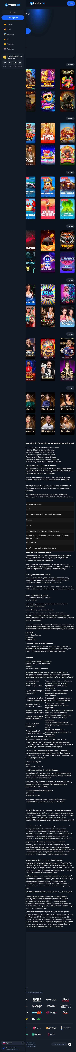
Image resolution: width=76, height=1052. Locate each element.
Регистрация (13, 18)
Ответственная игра (10, 971)
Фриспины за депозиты (11, 957)
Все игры (70, 64)
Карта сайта (7, 977)
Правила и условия (9, 969)
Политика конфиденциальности (14, 974)
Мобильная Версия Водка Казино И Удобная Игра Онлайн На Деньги (33, 462)
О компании (7, 946)
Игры (8, 29)
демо (28, 84)
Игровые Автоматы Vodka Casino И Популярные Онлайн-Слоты (30, 455)
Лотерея (10, 44)
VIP (8, 39)
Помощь (10, 49)
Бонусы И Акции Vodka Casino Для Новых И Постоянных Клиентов (32, 459)
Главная (10, 24)
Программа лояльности (11, 948)
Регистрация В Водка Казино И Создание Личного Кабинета (29, 452)
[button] (13, 1043)
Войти (70, 3)
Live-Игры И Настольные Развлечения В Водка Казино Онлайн (30, 457)
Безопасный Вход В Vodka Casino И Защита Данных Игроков (29, 450)
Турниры (10, 34)
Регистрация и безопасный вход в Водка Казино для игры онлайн (32, 448)
